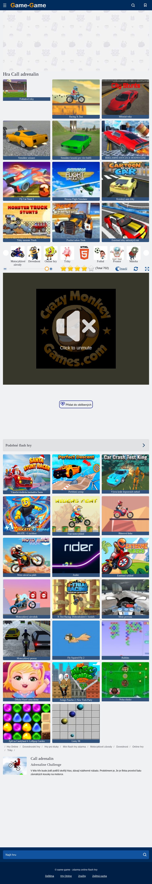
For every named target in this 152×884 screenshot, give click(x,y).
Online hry (137, 746)
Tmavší (123, 268)
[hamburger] (5, 5)
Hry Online (12, 746)
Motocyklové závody (101, 746)
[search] (145, 854)
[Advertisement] (39, 40)
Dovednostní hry (31, 746)
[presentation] (6, 253)
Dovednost (122, 746)
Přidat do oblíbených (78, 404)
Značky (82, 876)
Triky (9, 750)
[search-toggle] (133, 5)
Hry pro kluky (51, 746)
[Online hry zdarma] (28, 5)
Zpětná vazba (99, 876)
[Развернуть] (147, 269)
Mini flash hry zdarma (74, 746)
